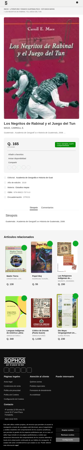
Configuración (67, 440)
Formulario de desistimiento (40, 390)
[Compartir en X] (14, 167)
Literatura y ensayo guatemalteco (25, 9)
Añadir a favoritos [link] (15, 154)
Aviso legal (8, 382)
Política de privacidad (12, 390)
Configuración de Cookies (14, 399)
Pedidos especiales (37, 386)
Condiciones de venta (12, 386)
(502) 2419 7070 (11, 419)
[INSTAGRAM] (17, 370)
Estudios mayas (47, 9)
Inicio (6, 9)
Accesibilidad (35, 395)
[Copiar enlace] (28, 167)
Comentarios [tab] (47, 207)
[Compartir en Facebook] (9, 167)
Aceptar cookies (68, 430)
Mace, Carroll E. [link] (14, 128)
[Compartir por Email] (24, 167)
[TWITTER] (12, 370)
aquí (16, 445)
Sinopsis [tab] (34, 207)
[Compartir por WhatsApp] (19, 167)
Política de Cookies (11, 395)
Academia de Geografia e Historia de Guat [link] (34, 178)
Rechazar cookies (67, 435)
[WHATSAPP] (23, 370)
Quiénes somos (36, 382)
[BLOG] (29, 370)
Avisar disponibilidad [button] (17, 158)
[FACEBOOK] (6, 370)
